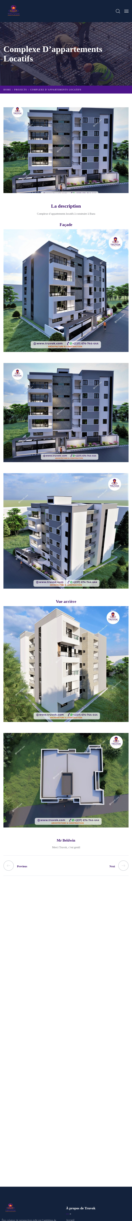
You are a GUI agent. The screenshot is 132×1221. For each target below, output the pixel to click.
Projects (20, 90)
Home (7, 90)
